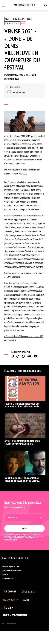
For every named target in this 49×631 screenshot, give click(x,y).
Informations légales (10, 540)
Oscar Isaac (33, 286)
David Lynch (30, 155)
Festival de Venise (12, 23)
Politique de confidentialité (11, 571)
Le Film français (30, 219)
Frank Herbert (32, 147)
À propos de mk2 (7, 578)
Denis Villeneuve (18, 18)
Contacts (5, 574)
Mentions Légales (11, 623)
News (7, 18)
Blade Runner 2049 (17, 136)
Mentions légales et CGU (10, 567)
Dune (29, 18)
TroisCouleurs (21, 92)
